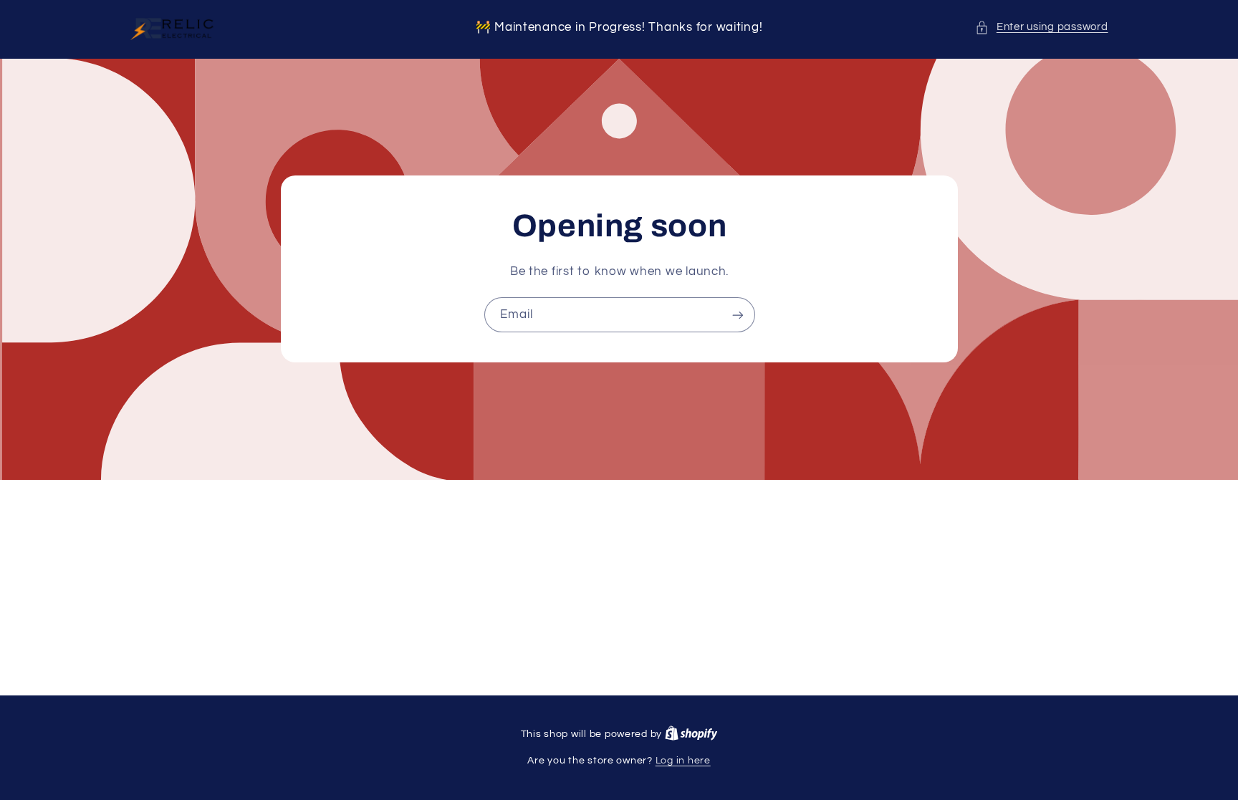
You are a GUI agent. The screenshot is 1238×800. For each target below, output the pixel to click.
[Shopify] (691, 734)
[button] (1041, 27)
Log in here (683, 761)
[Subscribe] (737, 314)
